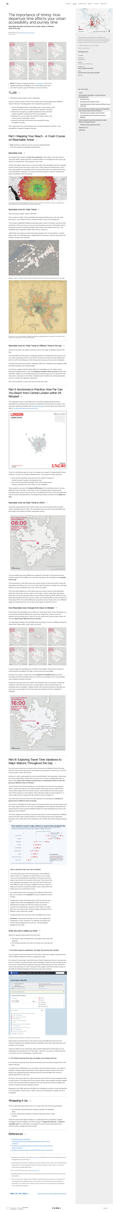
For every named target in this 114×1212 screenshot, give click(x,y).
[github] (52, 1208)
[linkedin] (56, 1208)
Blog (75, 4)
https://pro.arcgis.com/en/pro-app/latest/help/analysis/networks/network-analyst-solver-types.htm (31, 1141)
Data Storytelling (23, 32)
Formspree (20, 1208)
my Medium (40, 83)
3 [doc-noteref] (36, 357)
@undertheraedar (38, 406)
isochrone (80, 72)
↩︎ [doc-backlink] (30, 1159)
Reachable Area (84, 99)
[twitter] (54, 1208)
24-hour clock (33, 1170)
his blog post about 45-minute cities (26, 408)
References (82, 130)
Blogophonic (14, 1208)
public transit (86, 72)
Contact (103, 4)
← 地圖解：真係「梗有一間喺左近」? (19, 1193)
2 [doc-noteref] (26, 171)
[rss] (59, 1208)
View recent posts (83, 51)
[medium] (58, 1208)
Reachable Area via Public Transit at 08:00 (92, 113)
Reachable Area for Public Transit (89, 101)
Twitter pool (36, 1157)
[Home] (23, 3)
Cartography (31, 32)
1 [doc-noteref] (20, 164)
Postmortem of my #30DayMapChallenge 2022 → (52, 1193)
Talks (96, 4)
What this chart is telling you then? (90, 124)
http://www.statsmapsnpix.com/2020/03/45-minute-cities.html (32, 1150)
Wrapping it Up (83, 127)
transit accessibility (95, 72)
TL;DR (80, 92)
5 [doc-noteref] (24, 810)
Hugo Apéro (25, 1207)
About (68, 4)
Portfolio (82, 4)
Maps (90, 4)
